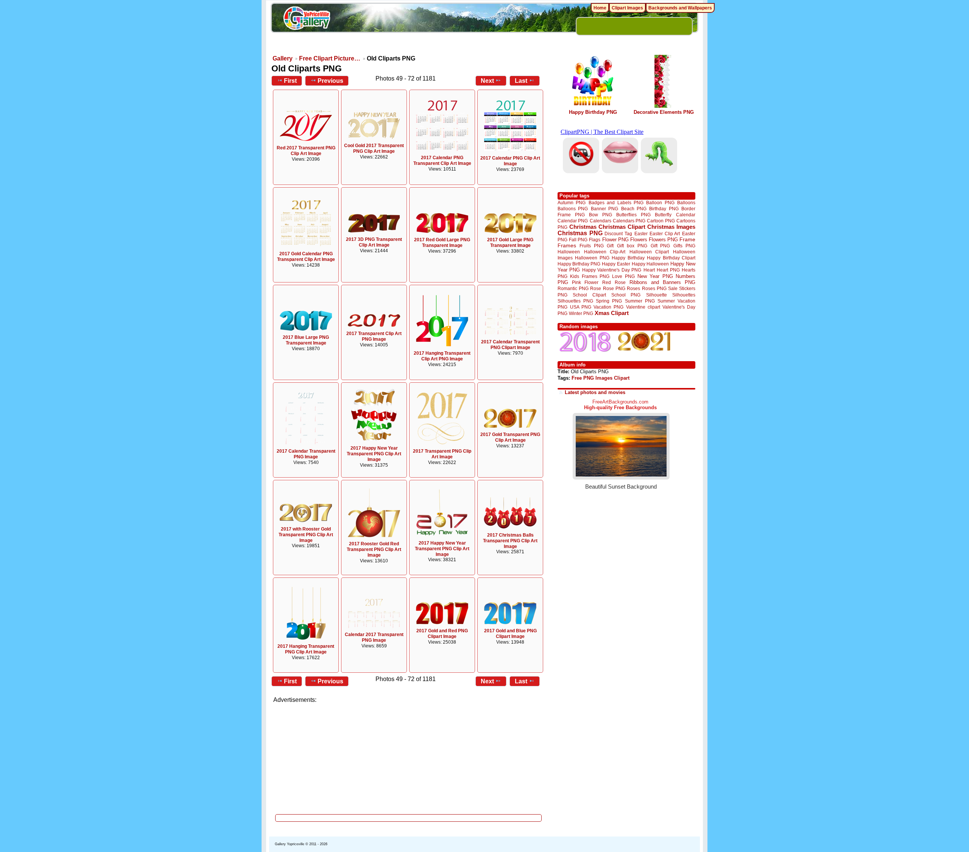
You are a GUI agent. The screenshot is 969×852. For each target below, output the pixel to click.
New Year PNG (655, 276)
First (290, 81)
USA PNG (580, 306)
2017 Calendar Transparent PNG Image (306, 454)
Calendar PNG (573, 220)
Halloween (569, 251)
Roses (633, 288)
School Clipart (589, 294)
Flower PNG (615, 239)
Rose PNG (614, 288)
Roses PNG (654, 288)
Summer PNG (640, 300)
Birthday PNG (663, 208)
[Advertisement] (409, 756)
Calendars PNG (629, 220)
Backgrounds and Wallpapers (680, 8)
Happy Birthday (628, 257)
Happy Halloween (650, 263)
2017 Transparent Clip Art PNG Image (374, 336)
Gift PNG (660, 245)
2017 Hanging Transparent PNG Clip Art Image (305, 649)
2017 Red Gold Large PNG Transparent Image (442, 242)
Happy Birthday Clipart (671, 257)
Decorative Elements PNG (664, 112)
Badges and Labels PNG (616, 202)
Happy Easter (616, 263)
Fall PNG (578, 239)
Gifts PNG (684, 245)
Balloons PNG (573, 208)
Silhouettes (683, 294)
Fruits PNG (592, 245)
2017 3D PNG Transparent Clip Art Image (374, 242)
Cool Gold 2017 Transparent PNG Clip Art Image (374, 148)
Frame (687, 239)
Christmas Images (671, 226)
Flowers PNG (663, 239)
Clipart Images (627, 8)
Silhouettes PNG (575, 300)
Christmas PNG (580, 233)
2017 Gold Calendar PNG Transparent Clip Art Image (306, 256)
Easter (641, 233)
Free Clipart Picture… (329, 58)
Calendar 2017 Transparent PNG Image (374, 637)
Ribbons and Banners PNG (662, 282)
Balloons (686, 202)
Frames (567, 245)
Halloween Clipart (649, 251)
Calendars (600, 220)
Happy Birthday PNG (593, 112)
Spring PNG (609, 300)
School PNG (625, 294)
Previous (330, 81)
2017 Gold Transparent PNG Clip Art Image (510, 437)
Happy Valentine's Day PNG (611, 270)
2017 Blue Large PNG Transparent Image (306, 340)
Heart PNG (668, 269)
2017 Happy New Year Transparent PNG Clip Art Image (374, 453)
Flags (594, 239)
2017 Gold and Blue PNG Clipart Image (510, 633)
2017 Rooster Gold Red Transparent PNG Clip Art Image (374, 549)
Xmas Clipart (612, 313)
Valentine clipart (643, 306)
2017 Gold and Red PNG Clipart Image (442, 633)
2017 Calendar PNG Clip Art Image (510, 160)
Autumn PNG (572, 202)
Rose (595, 288)
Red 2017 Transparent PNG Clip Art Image (306, 150)
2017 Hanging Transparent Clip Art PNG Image (442, 356)
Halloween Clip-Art (605, 251)
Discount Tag (618, 233)
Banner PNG (604, 208)
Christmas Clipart (621, 226)
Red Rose (613, 282)
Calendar (685, 214)
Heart (649, 269)
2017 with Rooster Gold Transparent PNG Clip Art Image (306, 534)
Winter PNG (581, 313)
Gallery (283, 58)
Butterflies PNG (633, 214)
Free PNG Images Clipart (600, 378)
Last (521, 81)
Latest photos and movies (595, 392)
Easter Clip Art (665, 233)
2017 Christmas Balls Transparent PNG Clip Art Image (510, 540)
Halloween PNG (592, 257)
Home (600, 8)
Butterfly (663, 214)
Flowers (638, 239)
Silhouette (656, 294)
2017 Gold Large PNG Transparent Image (510, 242)
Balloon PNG (660, 202)
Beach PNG (634, 208)
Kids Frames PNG (589, 276)
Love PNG (623, 276)
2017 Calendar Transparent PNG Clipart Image (510, 344)
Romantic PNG (573, 288)
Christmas (583, 226)
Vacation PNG (608, 306)
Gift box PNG (632, 245)
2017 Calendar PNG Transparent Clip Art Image (442, 160)
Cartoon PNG (661, 220)
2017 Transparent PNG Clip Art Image (442, 454)
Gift (610, 245)
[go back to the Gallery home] (306, 19)
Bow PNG (600, 214)
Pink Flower (585, 282)
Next (487, 81)
